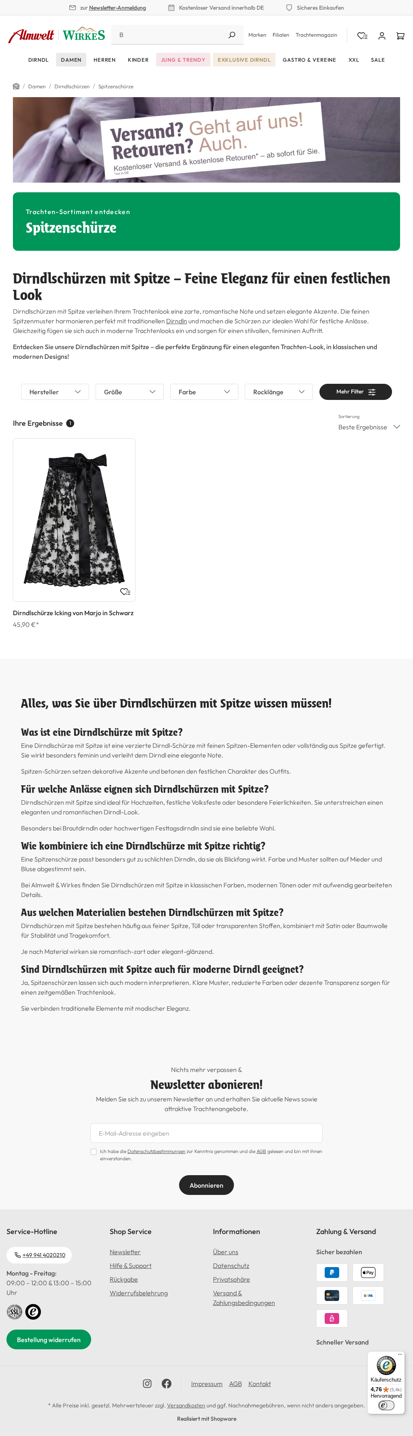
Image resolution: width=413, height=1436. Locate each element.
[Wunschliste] (125, 591)
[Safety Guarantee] (14, 1311)
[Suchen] (231, 35)
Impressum (207, 1384)
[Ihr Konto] (382, 35)
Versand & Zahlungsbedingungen (244, 1298)
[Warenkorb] (400, 35)
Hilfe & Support (131, 1265)
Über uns (225, 1252)
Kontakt (259, 1384)
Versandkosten (186, 1405)
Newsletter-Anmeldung (117, 7)
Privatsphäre (231, 1279)
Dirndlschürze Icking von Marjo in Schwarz (73, 613)
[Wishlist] (362, 35)
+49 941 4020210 (44, 1255)
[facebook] (166, 1383)
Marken (257, 34)
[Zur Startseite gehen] (56, 35)
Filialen (281, 34)
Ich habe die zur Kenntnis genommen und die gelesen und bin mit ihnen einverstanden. (211, 1154)
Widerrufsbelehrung (139, 1293)
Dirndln (176, 321)
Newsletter (125, 1252)
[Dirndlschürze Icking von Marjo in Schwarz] (74, 519)
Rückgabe (124, 1279)
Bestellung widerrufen (49, 1340)
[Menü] (400, 1356)
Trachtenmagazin (316, 34)
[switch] (386, 1405)
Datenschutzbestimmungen (156, 1151)
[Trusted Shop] (33, 1311)
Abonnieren (206, 1185)
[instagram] (147, 1383)
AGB (261, 1151)
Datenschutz (231, 1265)
